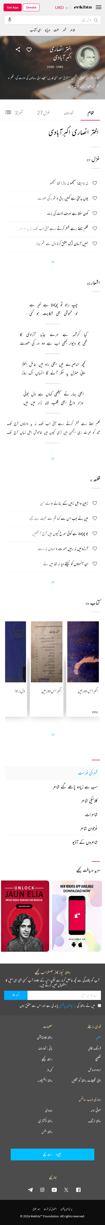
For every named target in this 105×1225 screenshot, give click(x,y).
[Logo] (83, 8)
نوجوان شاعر (89, 828)
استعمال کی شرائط (50, 1209)
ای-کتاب (35, 29)
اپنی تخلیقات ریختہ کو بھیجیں (86, 1080)
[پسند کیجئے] (29, 49)
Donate (31, 7)
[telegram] (30, 1190)
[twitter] (66, 1190)
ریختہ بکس (47, 1132)
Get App (12, 7)
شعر (17, 112)
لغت (56, 29)
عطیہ (98, 1037)
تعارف (69, 112)
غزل (43, 112)
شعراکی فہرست (88, 773)
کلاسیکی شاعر (89, 800)
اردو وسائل (94, 1070)
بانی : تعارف (45, 1048)
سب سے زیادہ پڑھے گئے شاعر (75, 787)
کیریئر (49, 1070)
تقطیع (98, 1059)
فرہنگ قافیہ (94, 1048)
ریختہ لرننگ (94, 1121)
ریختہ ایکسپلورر (44, 1080)
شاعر (72, 29)
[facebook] (78, 1190)
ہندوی (48, 1110)
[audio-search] (10, 19)
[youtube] (54, 1190)
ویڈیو (47, 29)
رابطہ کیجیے (47, 1059)
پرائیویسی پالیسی (67, 1005)
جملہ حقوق (36, 1209)
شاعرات (91, 814)
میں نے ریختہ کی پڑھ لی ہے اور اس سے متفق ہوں (57, 1005)
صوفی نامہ (95, 1110)
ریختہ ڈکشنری (45, 1121)
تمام (91, 112)
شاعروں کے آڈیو (85, 842)
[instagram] (42, 1190)
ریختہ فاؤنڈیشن (44, 1037)
